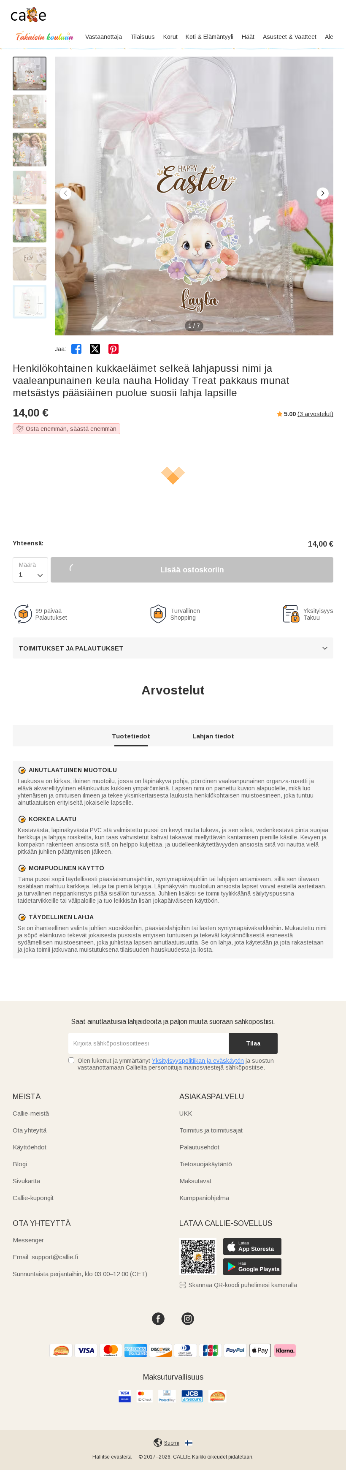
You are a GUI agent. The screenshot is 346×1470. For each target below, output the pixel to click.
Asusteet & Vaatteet (289, 36)
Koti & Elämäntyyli (209, 36)
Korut (170, 36)
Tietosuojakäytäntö (205, 1164)
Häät (248, 36)
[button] (322, 193)
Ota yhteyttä (29, 1130)
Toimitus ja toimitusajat (211, 1130)
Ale (329, 36)
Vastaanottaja (103, 36)
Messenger (28, 1240)
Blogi (20, 1164)
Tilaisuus (142, 36)
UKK (185, 1113)
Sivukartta (26, 1180)
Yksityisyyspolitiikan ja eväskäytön (198, 1060)
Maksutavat (195, 1180)
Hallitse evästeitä (112, 1457)
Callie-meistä (31, 1113)
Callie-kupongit (33, 1197)
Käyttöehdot (29, 1147)
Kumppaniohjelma (204, 1197)
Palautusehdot (199, 1147)
